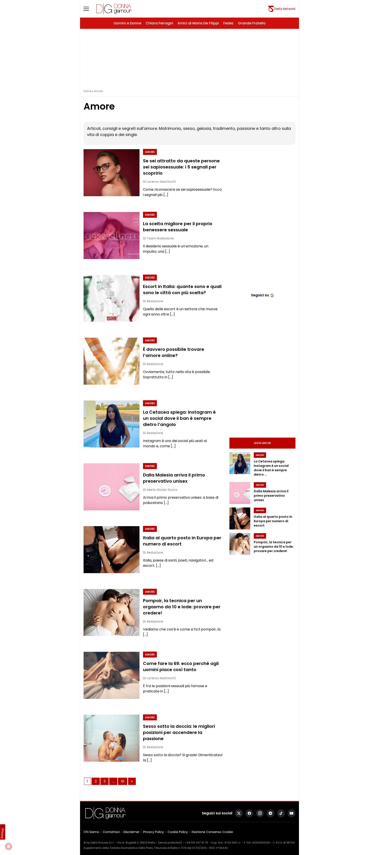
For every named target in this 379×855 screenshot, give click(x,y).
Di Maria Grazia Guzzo (160, 489)
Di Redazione (153, 301)
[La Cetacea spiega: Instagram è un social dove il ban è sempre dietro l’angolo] (111, 423)
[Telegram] (270, 813)
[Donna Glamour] (114, 9)
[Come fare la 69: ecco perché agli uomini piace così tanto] (111, 675)
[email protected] (170, 842)
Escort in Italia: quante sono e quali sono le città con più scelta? (182, 290)
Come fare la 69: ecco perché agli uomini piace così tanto (181, 667)
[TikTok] (281, 813)
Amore (150, 152)
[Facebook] (249, 813)
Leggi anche (262, 443)
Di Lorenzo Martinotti (159, 181)
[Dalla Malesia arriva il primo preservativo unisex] (111, 486)
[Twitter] (239, 813)
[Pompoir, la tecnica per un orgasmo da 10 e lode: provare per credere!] (111, 612)
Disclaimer (131, 832)
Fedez (228, 23)
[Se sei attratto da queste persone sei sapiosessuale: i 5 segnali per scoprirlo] (111, 172)
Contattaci (111, 832)
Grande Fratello (252, 23)
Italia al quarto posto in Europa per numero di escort (182, 541)
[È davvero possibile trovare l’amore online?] (111, 361)
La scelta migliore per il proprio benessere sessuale (177, 227)
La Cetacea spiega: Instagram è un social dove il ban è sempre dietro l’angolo (179, 418)
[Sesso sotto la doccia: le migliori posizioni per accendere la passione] (111, 738)
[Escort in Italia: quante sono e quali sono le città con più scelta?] (111, 298)
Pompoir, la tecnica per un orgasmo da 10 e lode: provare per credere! (181, 607)
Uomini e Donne (127, 23)
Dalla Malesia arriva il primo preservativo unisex (174, 478)
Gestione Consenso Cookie (212, 832)
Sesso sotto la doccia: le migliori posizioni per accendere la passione (179, 732)
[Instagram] (260, 813)
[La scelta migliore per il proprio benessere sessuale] (111, 235)
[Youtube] (291, 813)
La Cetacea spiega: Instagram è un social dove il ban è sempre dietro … (271, 468)
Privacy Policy (153, 832)
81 (122, 781)
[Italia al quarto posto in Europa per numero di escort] (111, 549)
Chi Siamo (91, 832)
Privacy (2, 833)
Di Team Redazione (158, 238)
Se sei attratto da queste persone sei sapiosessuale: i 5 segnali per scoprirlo (181, 167)
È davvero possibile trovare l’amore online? (173, 352)
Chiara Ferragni (159, 23)
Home (87, 91)
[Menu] (89, 9)
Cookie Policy (178, 832)
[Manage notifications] (8, 846)
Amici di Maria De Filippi (198, 23)
